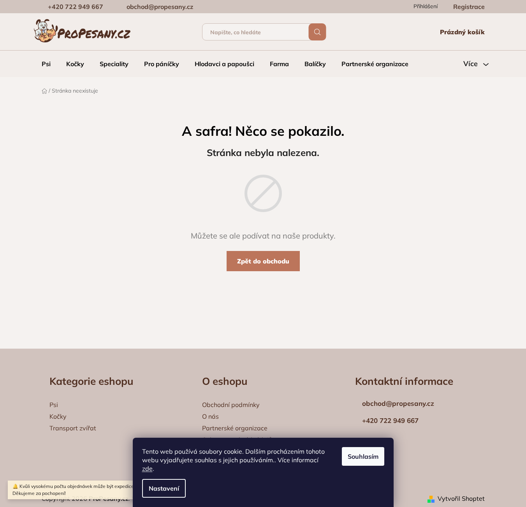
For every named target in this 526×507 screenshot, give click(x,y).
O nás (210, 416)
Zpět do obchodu (263, 261)
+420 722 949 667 (75, 7)
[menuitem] (46, 64)
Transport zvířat (72, 428)
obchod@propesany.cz (160, 7)
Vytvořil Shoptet (461, 498)
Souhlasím (363, 456)
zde (147, 468)
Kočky (58, 416)
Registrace (469, 7)
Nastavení (164, 488)
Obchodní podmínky (231, 405)
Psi (53, 405)
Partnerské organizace (234, 428)
